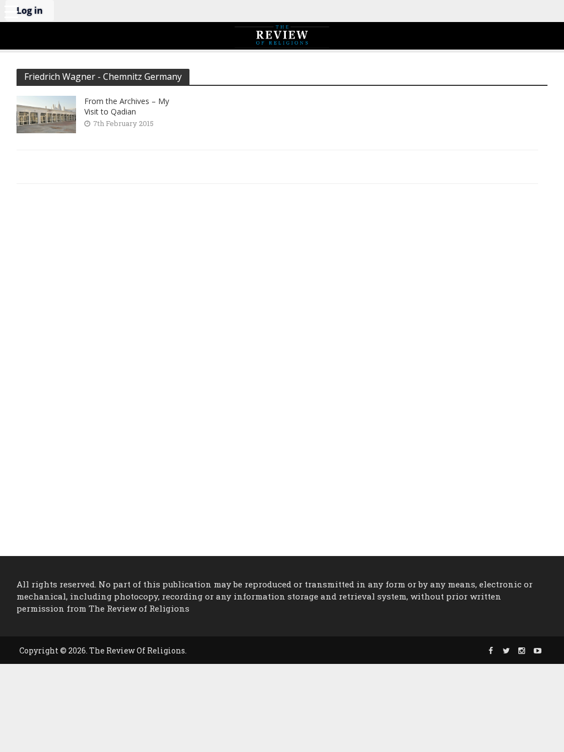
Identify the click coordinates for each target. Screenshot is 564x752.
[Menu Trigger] (11, 11)
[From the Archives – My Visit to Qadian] (46, 113)
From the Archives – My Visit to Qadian (126, 106)
